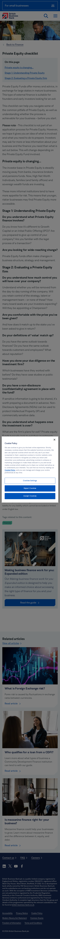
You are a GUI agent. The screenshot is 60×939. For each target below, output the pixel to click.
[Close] (54, 439)
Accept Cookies (30, 496)
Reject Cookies (30, 488)
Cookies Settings (30, 481)
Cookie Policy (10, 470)
